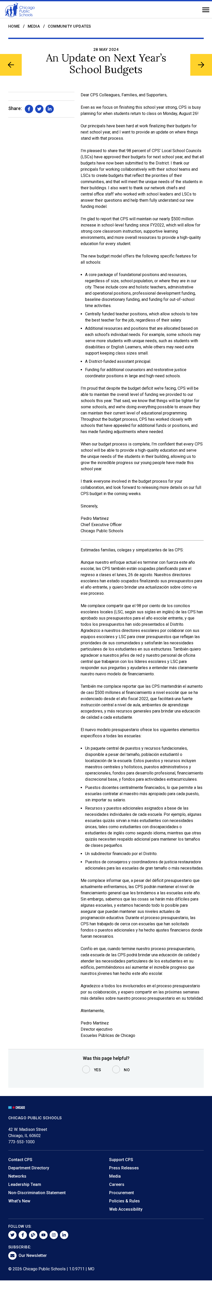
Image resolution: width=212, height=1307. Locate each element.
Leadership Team (24, 1184)
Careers (116, 1184)
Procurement (121, 1192)
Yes (97, 1070)
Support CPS (121, 1159)
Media (34, 26)
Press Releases (124, 1167)
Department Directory (28, 1167)
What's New (19, 1201)
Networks (17, 1176)
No (127, 1070)
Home (14, 26)
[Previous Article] (11, 65)
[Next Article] (201, 65)
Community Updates (69, 26)
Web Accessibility (125, 1209)
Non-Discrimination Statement (37, 1192)
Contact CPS (20, 1159)
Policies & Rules (124, 1201)
